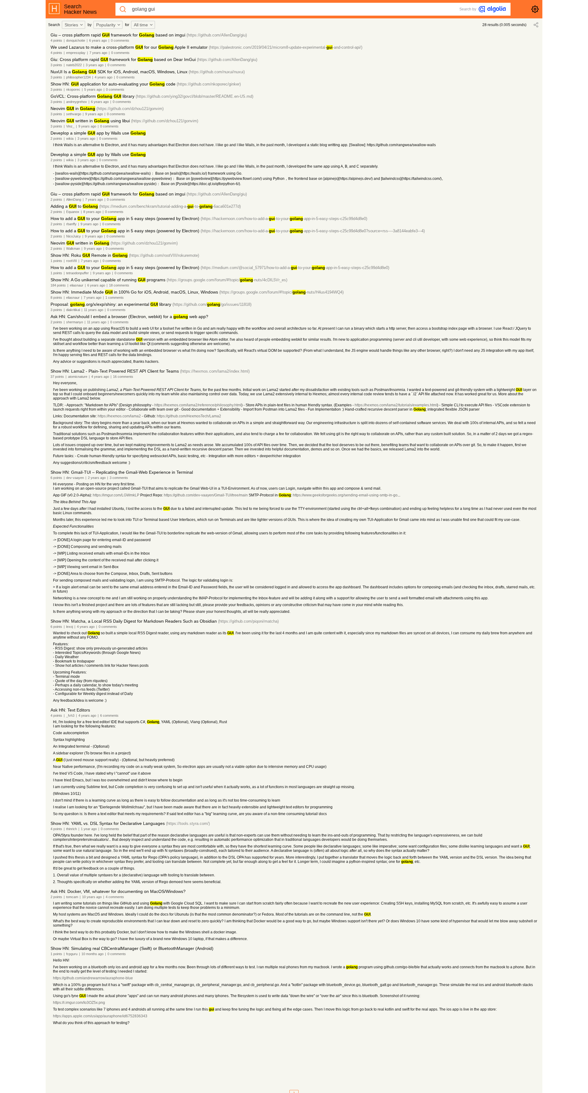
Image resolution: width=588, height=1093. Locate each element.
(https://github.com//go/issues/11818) (211, 304)
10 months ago (92, 954)
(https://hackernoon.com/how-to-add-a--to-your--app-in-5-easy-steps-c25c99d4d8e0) (284, 218)
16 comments (123, 376)
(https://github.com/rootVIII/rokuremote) (164, 255)
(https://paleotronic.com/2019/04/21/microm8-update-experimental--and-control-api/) (285, 47)
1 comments (114, 297)
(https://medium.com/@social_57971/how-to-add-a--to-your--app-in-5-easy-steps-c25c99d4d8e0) (295, 267)
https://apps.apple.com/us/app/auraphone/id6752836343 (100, 1016)
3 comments (119, 478)
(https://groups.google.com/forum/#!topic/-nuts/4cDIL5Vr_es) (227, 280)
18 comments (119, 285)
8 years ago (92, 212)
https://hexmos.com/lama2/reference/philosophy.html (197, 405)
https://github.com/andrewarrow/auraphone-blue (93, 978)
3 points (56, 65)
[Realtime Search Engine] (492, 9)
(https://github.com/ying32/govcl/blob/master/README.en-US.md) (194, 96)
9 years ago (94, 114)
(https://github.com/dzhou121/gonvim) (130, 108)
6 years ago (98, 40)
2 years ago (97, 478)
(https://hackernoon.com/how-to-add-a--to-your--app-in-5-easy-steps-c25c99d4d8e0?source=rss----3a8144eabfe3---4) (313, 231)
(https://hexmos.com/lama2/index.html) (215, 371)
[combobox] (74, 25)
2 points (56, 138)
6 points (56, 478)
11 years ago (93, 310)
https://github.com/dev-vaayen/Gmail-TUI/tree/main (206, 495)
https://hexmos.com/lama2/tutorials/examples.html (396, 405)
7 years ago (98, 53)
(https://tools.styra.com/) (188, 823)
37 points (57, 376)
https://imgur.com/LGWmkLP (116, 495)
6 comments (109, 715)
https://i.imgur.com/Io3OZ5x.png (79, 1002)
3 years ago (95, 65)
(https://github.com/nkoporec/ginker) (209, 84)
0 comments (120, 40)
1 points (56, 261)
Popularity (105, 24)
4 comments (115, 897)
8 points (56, 297)
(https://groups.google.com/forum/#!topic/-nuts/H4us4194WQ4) (281, 292)
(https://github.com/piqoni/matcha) (248, 621)
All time (141, 24)
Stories (71, 24)
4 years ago (103, 77)
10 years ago (92, 897)
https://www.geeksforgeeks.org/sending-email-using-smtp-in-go (345, 495)
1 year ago (89, 829)
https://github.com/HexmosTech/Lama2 (189, 416)
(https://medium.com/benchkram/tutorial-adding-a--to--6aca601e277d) (170, 206)
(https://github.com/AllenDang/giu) (217, 35)
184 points (58, 285)
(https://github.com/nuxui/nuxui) (217, 72)
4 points (56, 40)
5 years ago (93, 89)
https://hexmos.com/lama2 (119, 416)
